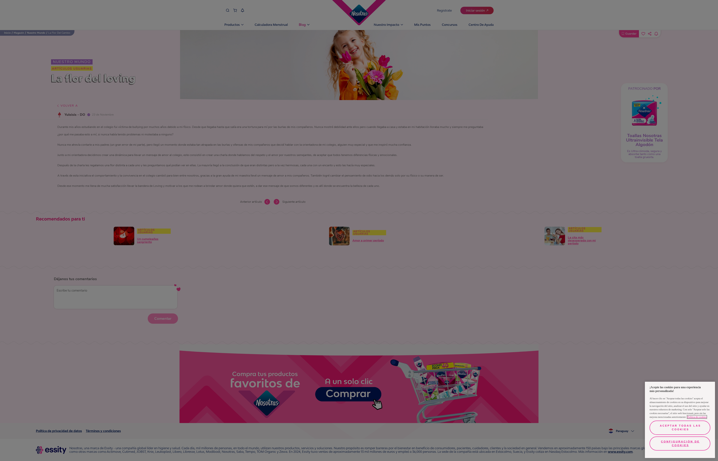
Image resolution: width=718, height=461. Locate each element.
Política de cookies (697, 417)
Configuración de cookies (680, 443)
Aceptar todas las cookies (680, 427)
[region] (680, 420)
